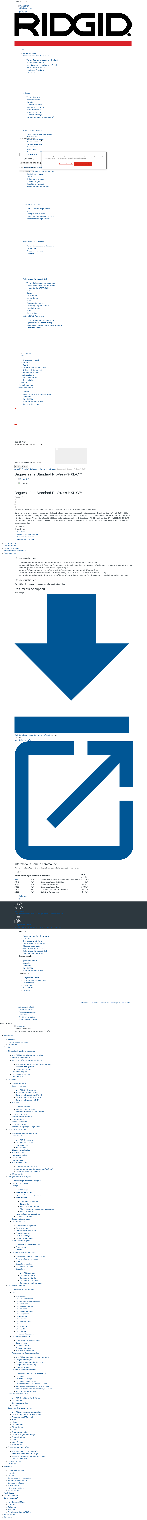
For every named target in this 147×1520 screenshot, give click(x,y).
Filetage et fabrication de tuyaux (33, 167)
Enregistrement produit (30, 360)
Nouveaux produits (29, 53)
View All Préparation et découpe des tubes (31, 1374)
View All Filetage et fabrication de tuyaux (40, 171)
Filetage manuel (22, 1197)
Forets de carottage (23, 1233)
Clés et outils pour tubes (31, 204)
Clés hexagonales (22, 1314)
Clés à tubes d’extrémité (24, 1306)
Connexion (26, 990)
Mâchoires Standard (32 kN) (26, 1109)
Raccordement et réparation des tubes (40, 216)
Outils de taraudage (23, 1236)
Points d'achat (23, 382)
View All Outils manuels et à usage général (41, 283)
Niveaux (29, 293)
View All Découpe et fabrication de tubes (30, 1256)
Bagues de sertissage (34, 115)
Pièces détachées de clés (25, 1334)
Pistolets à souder (22, 1367)
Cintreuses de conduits (34, 251)
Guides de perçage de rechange (37, 306)
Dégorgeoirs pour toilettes (25, 1142)
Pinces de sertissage (33, 110)
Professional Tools (25, 9)
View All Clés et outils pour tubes (38, 209)
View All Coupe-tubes (27, 1273)
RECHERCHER (21, 466)
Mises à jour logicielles (30, 377)
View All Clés (21, 1296)
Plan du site (22, 1014)
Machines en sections (34, 144)
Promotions (26, 353)
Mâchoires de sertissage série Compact (30, 1112)
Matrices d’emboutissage (25, 1350)
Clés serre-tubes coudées (25, 1311)
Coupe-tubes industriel (28, 1278)
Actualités (26, 392)
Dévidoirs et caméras (23, 1069)
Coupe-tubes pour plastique (26, 1381)
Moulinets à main (22, 1145)
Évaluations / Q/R (10, 553)
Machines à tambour (33, 142)
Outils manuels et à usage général (34, 279)
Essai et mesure (32, 72)
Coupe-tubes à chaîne (24, 1264)
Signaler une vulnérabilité (27, 1019)
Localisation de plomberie (35, 67)
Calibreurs (30, 253)
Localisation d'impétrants (35, 70)
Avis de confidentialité (26, 1007)
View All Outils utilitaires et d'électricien (40, 246)
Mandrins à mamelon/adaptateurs (28, 1214)
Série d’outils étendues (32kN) (27, 1092)
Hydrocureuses (31, 149)
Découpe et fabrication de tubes (37, 186)
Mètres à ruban (31, 313)
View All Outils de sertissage (26, 1090)
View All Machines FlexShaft (26, 1166)
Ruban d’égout (21, 1147)
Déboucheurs (31, 147)
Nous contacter (27, 380)
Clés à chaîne (21, 1319)
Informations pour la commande (15, 551)
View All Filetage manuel (29, 1201)
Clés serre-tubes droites (24, 1299)
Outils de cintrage (22, 1343)
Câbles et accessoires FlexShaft (28, 1171)
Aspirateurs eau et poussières (33, 316)
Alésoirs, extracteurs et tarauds (27, 1259)
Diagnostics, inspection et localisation (35, 56)
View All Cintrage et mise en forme (28, 1340)
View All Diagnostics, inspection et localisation (42, 60)
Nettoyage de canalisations (32, 130)
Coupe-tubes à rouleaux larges (31, 1283)
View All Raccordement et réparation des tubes (32, 1357)
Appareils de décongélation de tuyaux (29, 1362)
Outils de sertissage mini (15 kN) (27, 1100)
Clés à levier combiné (23, 1321)
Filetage (29, 176)
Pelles (28, 311)
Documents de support (12, 548)
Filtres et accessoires (34, 328)
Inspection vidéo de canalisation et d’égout (41, 65)
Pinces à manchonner (24, 1348)
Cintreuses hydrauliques (24, 1238)
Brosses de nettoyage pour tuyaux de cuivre (31, 1384)
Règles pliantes (32, 298)
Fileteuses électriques (24, 1192)
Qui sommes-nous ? (25, 387)
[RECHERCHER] (71, 456)
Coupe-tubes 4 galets (27, 1275)
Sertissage (26, 93)
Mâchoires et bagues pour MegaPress (40, 117)
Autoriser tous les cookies (83, 164)
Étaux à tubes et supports (35, 184)
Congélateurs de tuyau (24, 1360)
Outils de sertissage (33, 100)
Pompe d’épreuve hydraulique (26, 1365)
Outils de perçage (22, 1228)
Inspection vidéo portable (35, 62)
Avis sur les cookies (25, 1009)
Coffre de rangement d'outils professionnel (41, 285)
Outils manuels (31, 137)
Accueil (17, 469)
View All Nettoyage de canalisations (39, 134)
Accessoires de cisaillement (36, 107)
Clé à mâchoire (21, 1316)
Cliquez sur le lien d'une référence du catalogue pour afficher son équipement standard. (47, 868)
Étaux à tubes (21, 1247)
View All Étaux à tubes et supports (28, 1245)
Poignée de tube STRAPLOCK (37, 288)
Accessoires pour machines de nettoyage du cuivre (34, 1389)
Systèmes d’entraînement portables (28, 1195)
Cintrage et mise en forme (35, 214)
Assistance (22, 356)
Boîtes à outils (17, 1445)
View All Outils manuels (24, 1140)
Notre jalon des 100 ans (30, 404)
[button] (73, 1)
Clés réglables (21, 1329)
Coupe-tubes (20, 1269)
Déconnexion (13, 1044)
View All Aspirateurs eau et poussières (40, 320)
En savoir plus (19, 529)
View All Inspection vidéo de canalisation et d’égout (34, 1064)
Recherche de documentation (32, 370)
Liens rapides (23, 973)
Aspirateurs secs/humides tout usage (39, 323)
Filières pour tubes (26, 1211)
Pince (28, 300)
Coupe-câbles (31, 248)
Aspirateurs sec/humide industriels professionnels (44, 325)
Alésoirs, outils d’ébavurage (26, 1391)
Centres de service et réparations (34, 367)
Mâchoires (30, 102)
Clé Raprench (21, 1309)
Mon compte (8, 1035)
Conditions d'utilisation (26, 1017)
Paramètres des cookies (27, 1012)
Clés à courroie (21, 1326)
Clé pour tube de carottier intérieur (28, 1301)
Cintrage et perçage (33, 181)
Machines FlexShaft (34, 152)
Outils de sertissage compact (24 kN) (29, 1097)
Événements (26, 397)
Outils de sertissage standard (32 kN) (29, 1095)
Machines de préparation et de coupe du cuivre (32, 1386)
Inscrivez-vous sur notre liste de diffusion (36, 394)
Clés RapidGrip (22, 1304)
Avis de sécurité (28, 375)
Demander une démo (26, 385)
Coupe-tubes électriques (24, 1266)
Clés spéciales (21, 1331)
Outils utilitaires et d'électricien (33, 242)
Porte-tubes (20, 1250)
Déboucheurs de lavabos (35, 139)
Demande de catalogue (30, 372)
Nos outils (22, 931)
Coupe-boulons (32, 295)
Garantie (25, 365)
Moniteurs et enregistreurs (25, 1067)
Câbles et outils (32, 154)
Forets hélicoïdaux (33, 308)
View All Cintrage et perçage (26, 1226)
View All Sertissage (33, 97)
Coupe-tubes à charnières (29, 1280)
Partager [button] (17, 497)
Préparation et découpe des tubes (38, 219)
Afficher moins (19, 526)
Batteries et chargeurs (34, 112)
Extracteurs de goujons (34, 303)
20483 (16, 879)
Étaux (28, 290)
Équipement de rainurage (35, 179)
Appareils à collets (22, 1345)
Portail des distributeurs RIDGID (33, 402)
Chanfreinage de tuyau (34, 174)
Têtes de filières (25, 1204)
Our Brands (22, 11)
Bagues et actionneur (34, 105)
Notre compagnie (25, 956)
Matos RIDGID (27, 399)
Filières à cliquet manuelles (30, 1206)
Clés (28, 211)
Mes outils (26, 362)
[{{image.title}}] (23, 479)
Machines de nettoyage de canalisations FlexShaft (34, 1169)
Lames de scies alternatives (26, 1231)
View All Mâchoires (23, 1107)
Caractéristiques (10, 543)
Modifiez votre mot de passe (18, 1042)
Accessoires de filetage (24, 1216)
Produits (21, 49)
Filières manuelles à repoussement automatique (37, 1209)
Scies (18, 1261)
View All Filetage (22, 1190)
